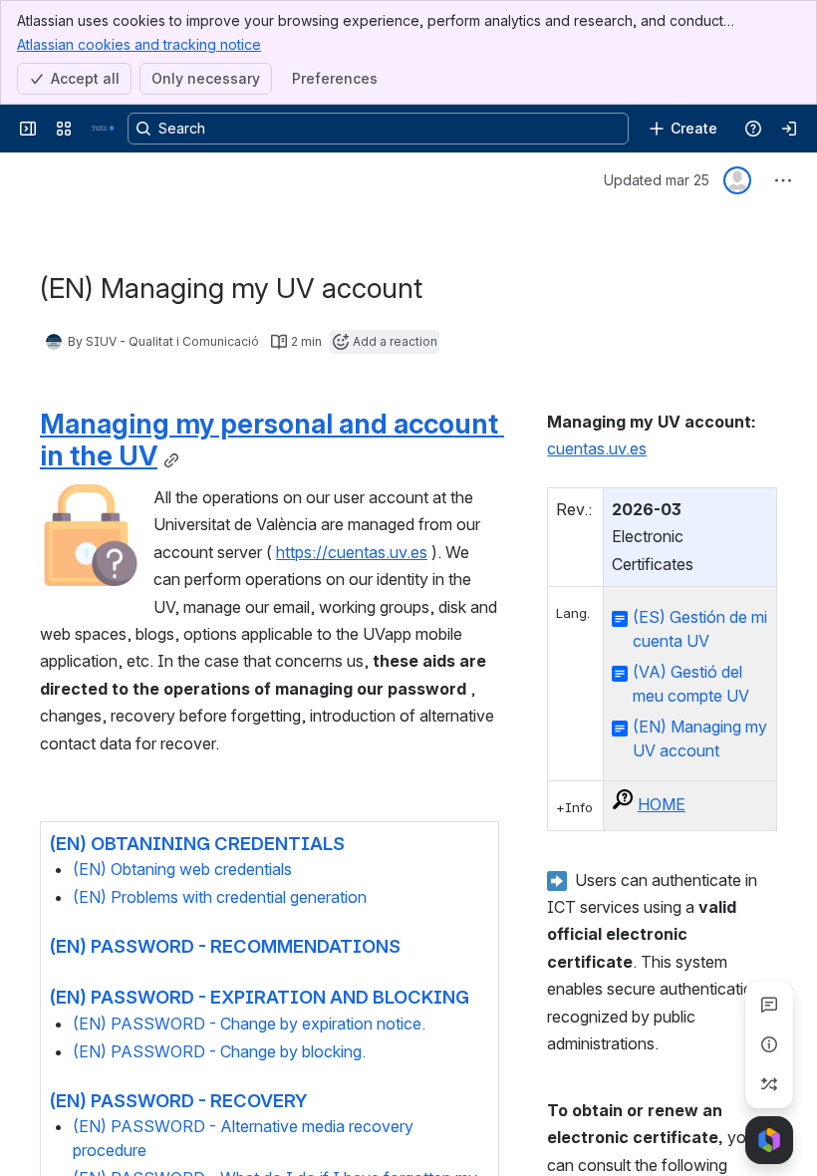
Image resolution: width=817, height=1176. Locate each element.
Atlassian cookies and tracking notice (139, 44)
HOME (661, 804)
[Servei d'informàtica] (104, 129)
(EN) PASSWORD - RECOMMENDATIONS (225, 946)
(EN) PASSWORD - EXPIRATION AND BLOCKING (259, 997)
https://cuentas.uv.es (351, 552)
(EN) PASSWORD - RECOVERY (178, 1100)
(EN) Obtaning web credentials (182, 869)
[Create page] (769, 1084)
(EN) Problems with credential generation (220, 897)
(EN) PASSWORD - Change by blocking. (219, 1051)
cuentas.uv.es (597, 448)
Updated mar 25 (656, 179)
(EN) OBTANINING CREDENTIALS (197, 843)
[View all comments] (769, 1005)
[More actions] (783, 180)
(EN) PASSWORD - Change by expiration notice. (249, 1023)
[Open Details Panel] (769, 1044)
